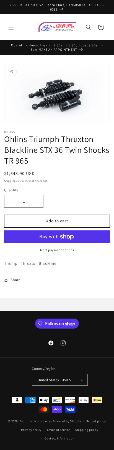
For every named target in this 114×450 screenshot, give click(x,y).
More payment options (57, 250)
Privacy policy (31, 430)
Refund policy (96, 421)
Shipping (10, 181)
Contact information (59, 438)
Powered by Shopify (67, 421)
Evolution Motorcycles (35, 421)
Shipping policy (86, 430)
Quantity (11, 190)
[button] (11, 27)
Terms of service (58, 430)
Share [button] (16, 279)
